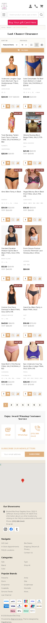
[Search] (41, 14)
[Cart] (41, 6)
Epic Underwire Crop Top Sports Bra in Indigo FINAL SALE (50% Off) (33, 366)
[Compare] (18, 106)
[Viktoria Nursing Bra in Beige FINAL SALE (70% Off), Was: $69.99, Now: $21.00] (33, 122)
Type (26, 562)
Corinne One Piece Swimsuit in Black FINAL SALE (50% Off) (10, 309)
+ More (37, 92)
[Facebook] (11, 529)
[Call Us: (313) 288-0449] (36, 6)
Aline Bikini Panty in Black (11, 192)
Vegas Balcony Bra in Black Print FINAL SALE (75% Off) (33, 194)
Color (3, 569)
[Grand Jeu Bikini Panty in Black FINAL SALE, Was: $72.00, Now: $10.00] (33, 294)
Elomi (3, 581)
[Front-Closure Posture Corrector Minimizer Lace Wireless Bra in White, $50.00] (33, 235)
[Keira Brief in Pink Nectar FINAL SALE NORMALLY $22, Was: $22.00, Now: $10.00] (11, 351)
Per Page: (23, 40)
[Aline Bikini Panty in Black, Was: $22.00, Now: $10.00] (11, 179)
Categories (6, 557)
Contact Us (28, 553)
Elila (25, 581)
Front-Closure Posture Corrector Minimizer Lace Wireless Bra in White (33, 250)
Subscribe (34, 454)
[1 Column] (31, 45)
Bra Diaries (28, 543)
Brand (3, 565)
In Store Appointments (10, 547)
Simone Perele (7, 592)
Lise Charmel (6, 595)
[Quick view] (13, 106)
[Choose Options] (8, 106)
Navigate (5, 539)
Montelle (27, 588)
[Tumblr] (17, 529)
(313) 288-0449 (18, 521)
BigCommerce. (17, 619)
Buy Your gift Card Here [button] (23, 22)
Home (3, 27)
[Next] (39, 405)
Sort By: (4, 40)
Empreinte (5, 585)
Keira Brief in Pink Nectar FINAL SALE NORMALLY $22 (11, 366)
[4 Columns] (36, 45)
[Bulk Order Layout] (42, 45)
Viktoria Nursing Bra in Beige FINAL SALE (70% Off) (32, 137)
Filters (24, 50)
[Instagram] (5, 529)
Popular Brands (9, 573)
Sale (2, 562)
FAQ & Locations (7, 550)
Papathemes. (6, 622)
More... (26, 592)
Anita (26, 578)
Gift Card (4, 543)
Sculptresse (28, 585)
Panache (4, 578)
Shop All (27, 565)
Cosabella (5, 588)
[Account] (30, 6)
